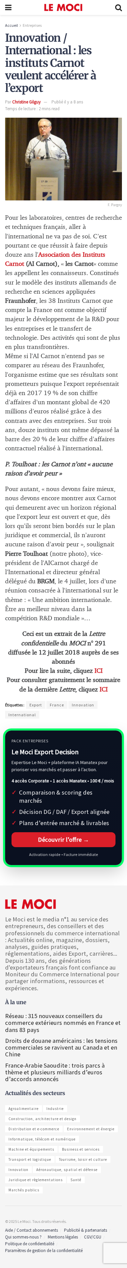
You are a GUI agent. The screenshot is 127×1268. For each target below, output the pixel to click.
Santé (75, 1179)
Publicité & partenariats (85, 1230)
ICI (98, 671)
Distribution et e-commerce (33, 1129)
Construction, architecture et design (42, 1118)
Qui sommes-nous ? (23, 1237)
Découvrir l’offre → (63, 839)
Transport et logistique (29, 1159)
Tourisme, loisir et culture (83, 1159)
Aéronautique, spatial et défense (67, 1169)
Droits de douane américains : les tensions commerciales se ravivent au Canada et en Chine (61, 1047)
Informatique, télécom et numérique (42, 1139)
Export (35, 704)
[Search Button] (118, 7)
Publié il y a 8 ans (67, 102)
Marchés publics (23, 1190)
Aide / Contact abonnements (31, 1230)
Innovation (83, 704)
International (22, 714)
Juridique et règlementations (35, 1179)
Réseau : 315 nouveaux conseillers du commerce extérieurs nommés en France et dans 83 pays (63, 1022)
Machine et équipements (31, 1149)
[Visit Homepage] (63, 7)
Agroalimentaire (23, 1108)
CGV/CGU (92, 1237)
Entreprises (32, 25)
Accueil (11, 25)
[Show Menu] (8, 7)
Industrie (55, 1108)
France (57, 704)
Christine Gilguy (26, 102)
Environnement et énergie (90, 1129)
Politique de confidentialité (29, 1244)
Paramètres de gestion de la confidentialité (44, 1250)
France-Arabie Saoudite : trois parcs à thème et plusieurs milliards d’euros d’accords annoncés (55, 1072)
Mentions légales (63, 1237)
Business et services (81, 1149)
